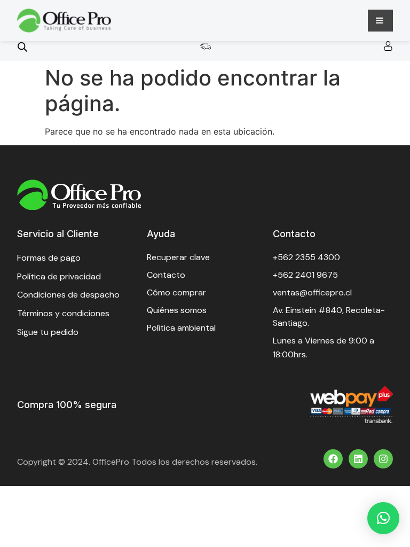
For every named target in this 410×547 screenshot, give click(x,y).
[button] (383, 518)
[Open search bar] (22, 46)
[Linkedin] (358, 458)
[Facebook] (333, 458)
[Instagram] (383, 458)
